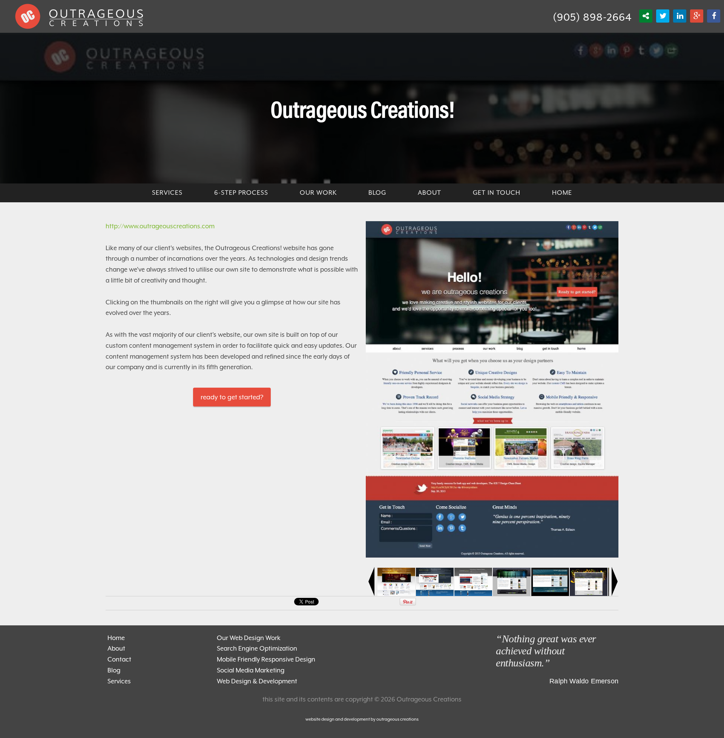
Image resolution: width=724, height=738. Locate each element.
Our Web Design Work (249, 638)
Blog (113, 670)
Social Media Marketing (250, 670)
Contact (119, 659)
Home (116, 638)
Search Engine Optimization (257, 648)
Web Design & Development (257, 681)
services (167, 192)
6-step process (241, 192)
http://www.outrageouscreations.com (160, 226)
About (429, 192)
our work (318, 192)
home (562, 192)
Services (119, 681)
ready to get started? (232, 397)
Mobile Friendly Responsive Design (266, 659)
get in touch (496, 192)
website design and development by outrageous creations (362, 719)
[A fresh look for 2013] (492, 556)
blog (377, 192)
